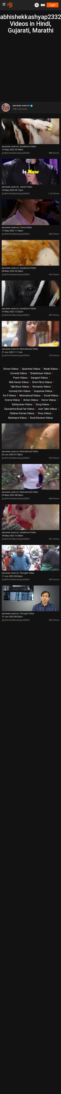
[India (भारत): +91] (18, 62)
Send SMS (34, 61)
